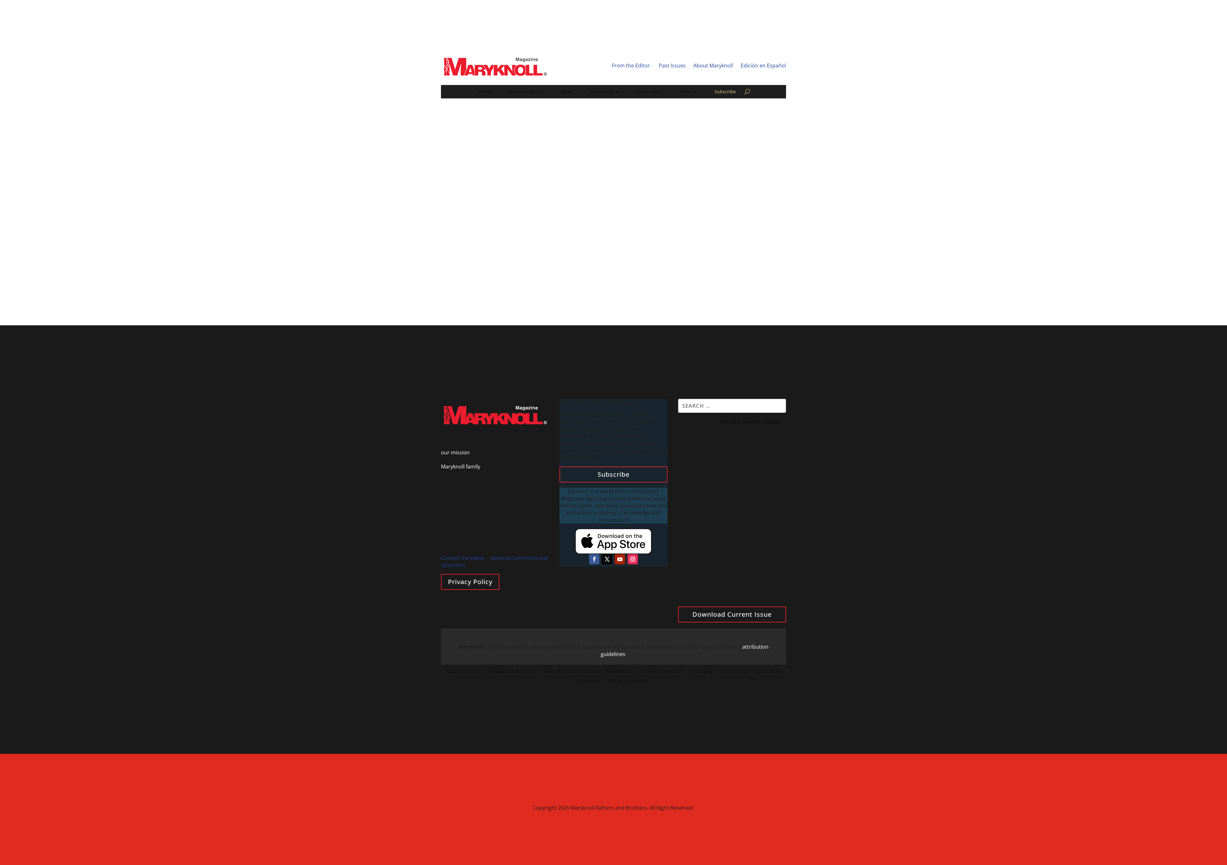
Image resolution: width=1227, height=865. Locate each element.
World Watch (620, 671)
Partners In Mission (661, 671)
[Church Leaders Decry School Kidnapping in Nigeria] (476, 208)
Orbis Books (649, 92)
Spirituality (701, 671)
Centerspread (734, 671)
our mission (455, 452)
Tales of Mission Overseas (571, 671)
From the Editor (631, 65)
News (567, 92)
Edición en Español (763, 65)
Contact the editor (463, 557)
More (685, 92)
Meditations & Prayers (512, 671)
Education (589, 681)
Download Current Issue (732, 614)
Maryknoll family (460, 466)
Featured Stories (526, 92)
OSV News (329, 276)
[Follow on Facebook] (594, 559)
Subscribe (725, 92)
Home (485, 92)
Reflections (601, 92)
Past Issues (672, 65)
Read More (622, 300)
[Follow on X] (607, 559)
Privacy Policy (470, 581)
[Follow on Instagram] (633, 559)
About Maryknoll (713, 65)
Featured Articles (464, 671)
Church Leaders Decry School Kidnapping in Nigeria (392, 266)
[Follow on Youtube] (620, 559)
